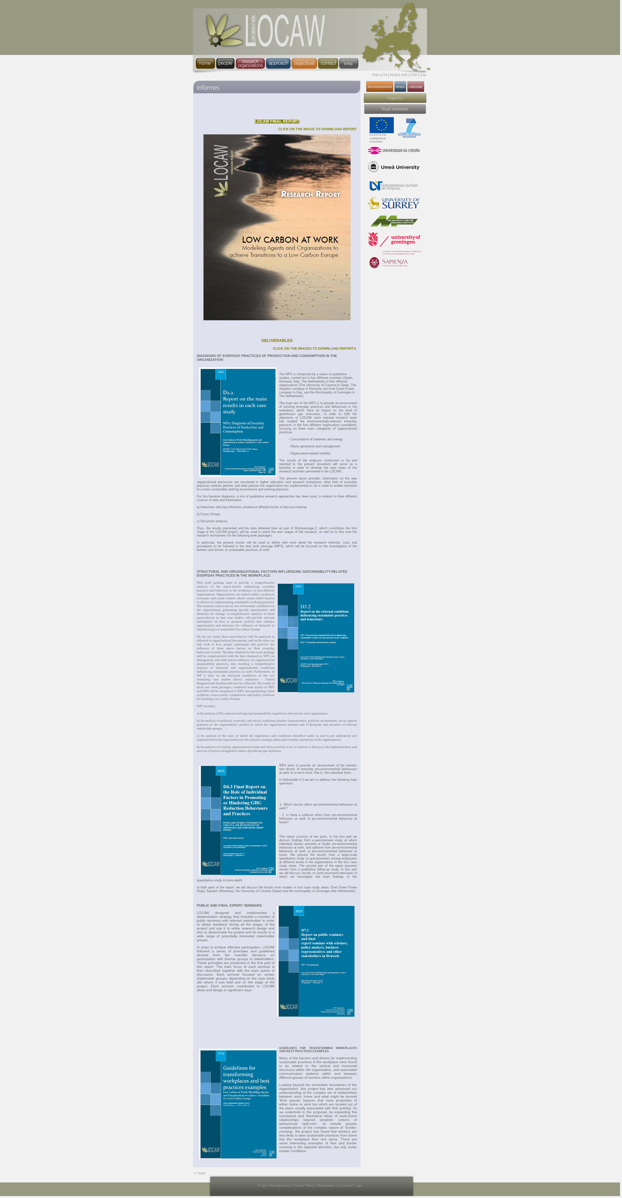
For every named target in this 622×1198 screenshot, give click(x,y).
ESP (414, 75)
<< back (199, 1173)
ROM (394, 75)
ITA (384, 75)
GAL (423, 75)
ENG (376, 75)
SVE (404, 75)
